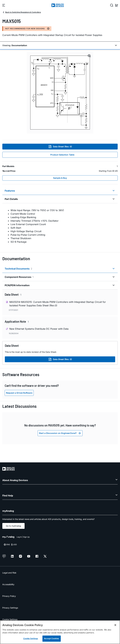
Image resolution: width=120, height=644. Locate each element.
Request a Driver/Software (19, 393)
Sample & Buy (60, 178)
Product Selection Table (62, 154)
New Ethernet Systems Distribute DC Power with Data (38, 328)
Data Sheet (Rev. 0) (62, 146)
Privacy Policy (9, 596)
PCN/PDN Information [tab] (17, 285)
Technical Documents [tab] (18, 268)
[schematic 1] (60, 92)
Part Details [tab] (11, 199)
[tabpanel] (60, 226)
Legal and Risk (9, 572)
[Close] (115, 625)
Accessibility (8, 584)
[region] (60, 632)
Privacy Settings (10, 607)
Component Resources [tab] (19, 276)
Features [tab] (10, 190)
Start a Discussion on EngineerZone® (58, 433)
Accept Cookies (51, 638)
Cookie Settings (9, 619)
